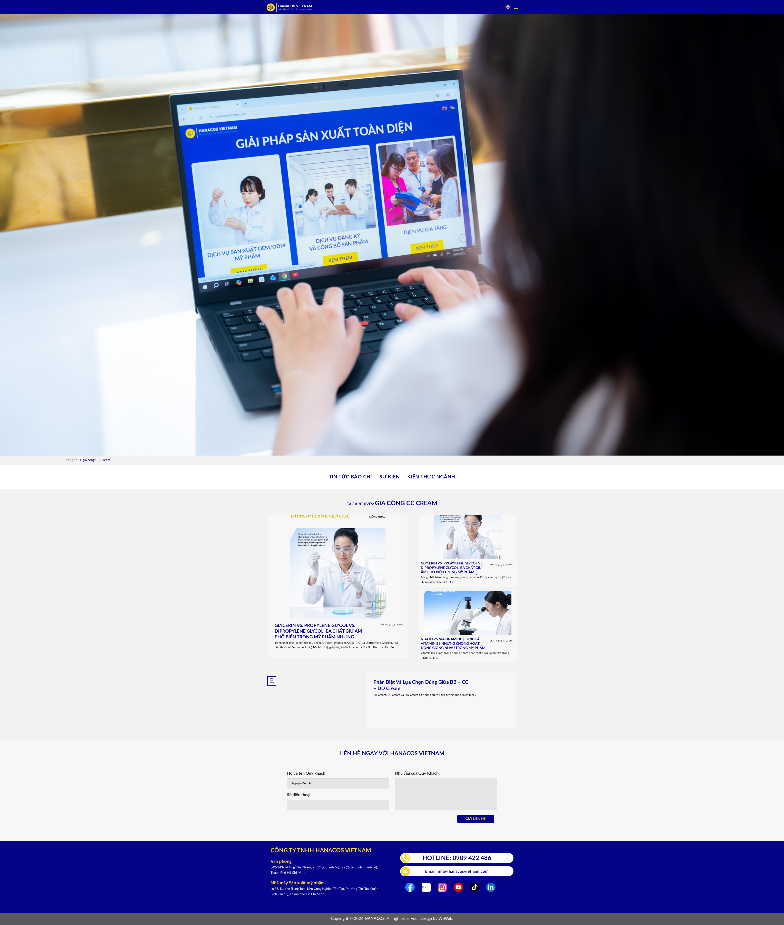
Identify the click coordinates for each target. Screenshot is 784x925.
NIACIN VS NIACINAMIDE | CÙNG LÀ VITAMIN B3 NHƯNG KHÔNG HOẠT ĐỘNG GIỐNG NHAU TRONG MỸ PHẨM (453, 644)
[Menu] (516, 7)
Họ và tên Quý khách (306, 773)
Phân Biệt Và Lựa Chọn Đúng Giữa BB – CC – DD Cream (420, 685)
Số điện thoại (298, 795)
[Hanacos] (289, 7)
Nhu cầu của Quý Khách (417, 773)
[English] (508, 7)
